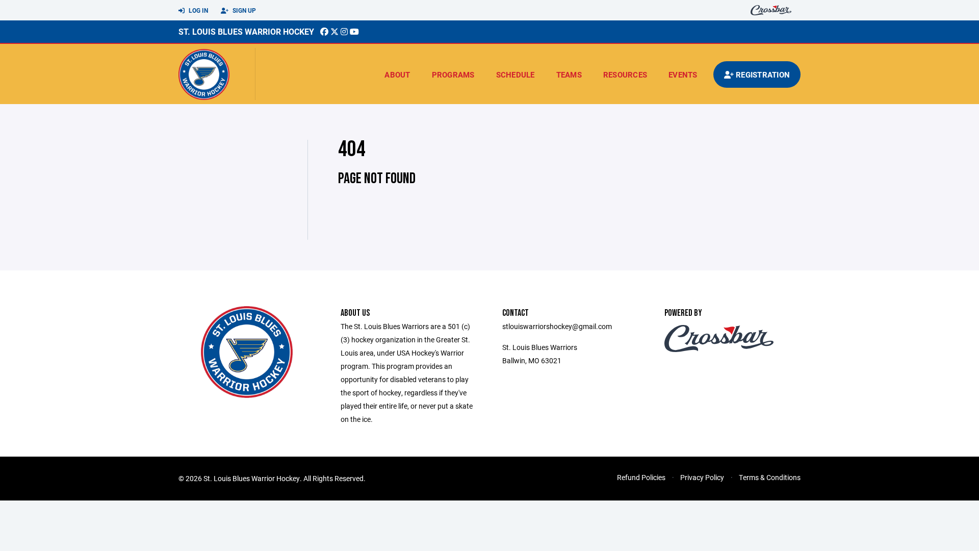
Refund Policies (641, 477)
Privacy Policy (702, 477)
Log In (197, 10)
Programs (453, 74)
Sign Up (243, 10)
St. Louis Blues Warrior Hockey (246, 31)
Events (683, 74)
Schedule (515, 74)
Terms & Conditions (770, 477)
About (397, 74)
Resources (625, 74)
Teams (569, 74)
